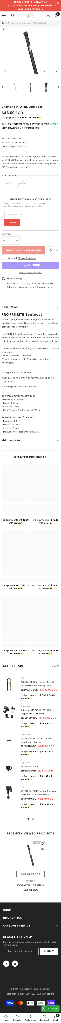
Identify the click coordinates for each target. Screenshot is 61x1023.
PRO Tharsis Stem (30, 766)
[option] (30, 53)
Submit (49, 951)
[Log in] (48, 15)
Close (58, 3)
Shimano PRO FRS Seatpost (31, 885)
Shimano (16, 138)
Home (4, 23)
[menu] (4, 15)
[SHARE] (56, 250)
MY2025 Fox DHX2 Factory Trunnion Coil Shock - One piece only (38, 793)
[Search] (13, 15)
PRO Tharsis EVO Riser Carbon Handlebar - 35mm (36, 740)
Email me (12, 223)
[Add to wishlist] (50, 250)
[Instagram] (15, 964)
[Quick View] (42, 849)
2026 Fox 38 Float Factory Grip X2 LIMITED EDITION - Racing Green (37, 684)
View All (55, 666)
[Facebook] (6, 964)
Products (14, 23)
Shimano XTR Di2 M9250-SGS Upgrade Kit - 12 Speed (36, 712)
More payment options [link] (30, 272)
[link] (16, 509)
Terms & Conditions (27, 258)
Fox (22, 678)
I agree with (12, 258)
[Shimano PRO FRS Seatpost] (30, 855)
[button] (50, 71)
